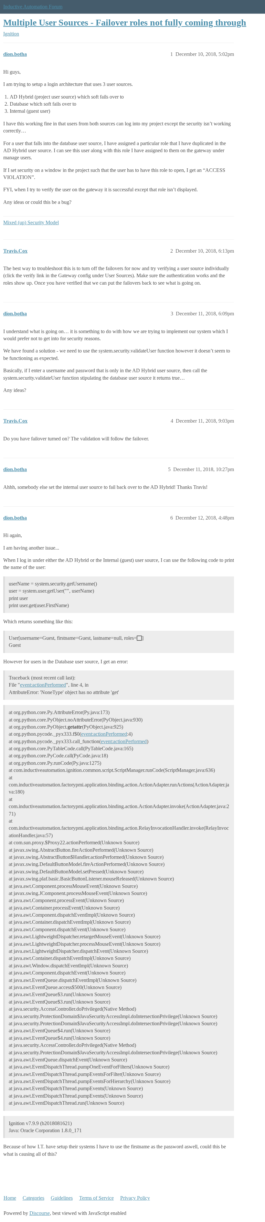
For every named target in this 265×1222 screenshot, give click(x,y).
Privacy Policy (135, 1198)
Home (10, 1198)
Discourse (39, 1213)
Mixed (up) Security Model (31, 222)
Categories (33, 1198)
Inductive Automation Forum (32, 6)
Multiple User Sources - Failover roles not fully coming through (124, 22)
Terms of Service (96, 1198)
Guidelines (62, 1198)
